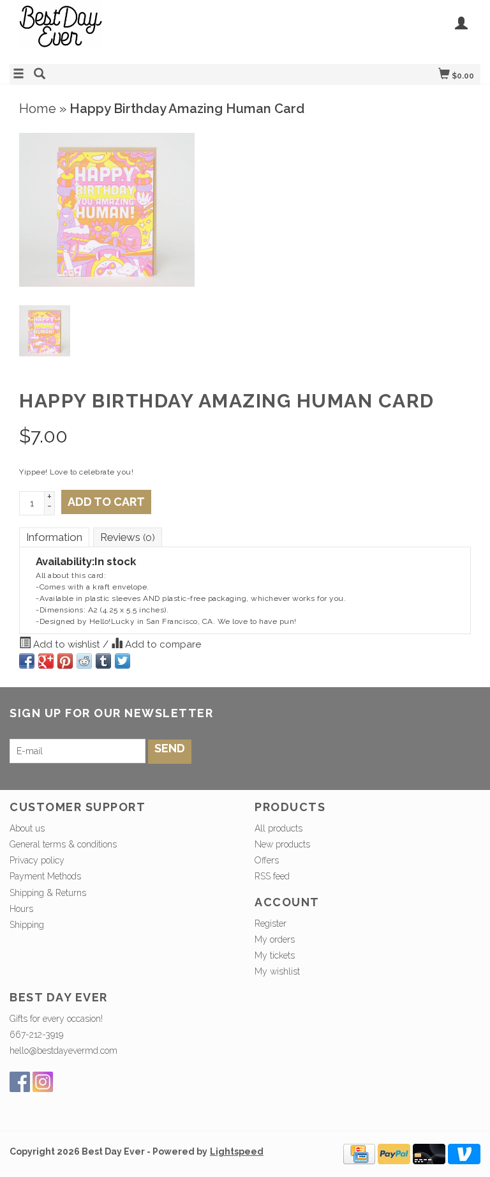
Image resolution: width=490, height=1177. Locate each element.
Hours (21, 909)
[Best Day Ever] (127, 30)
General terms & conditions (63, 844)
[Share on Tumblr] (103, 661)
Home (37, 108)
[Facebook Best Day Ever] (20, 1082)
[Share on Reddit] (84, 661)
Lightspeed (237, 1151)
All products (278, 828)
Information (54, 537)
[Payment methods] (359, 1153)
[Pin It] (65, 661)
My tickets (275, 955)
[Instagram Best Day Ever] (43, 1082)
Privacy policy (37, 860)
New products (282, 844)
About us (27, 828)
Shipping (27, 925)
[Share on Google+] (46, 661)
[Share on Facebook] (26, 661)
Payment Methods (45, 876)
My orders (275, 939)
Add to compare (161, 644)
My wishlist (277, 971)
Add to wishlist (67, 644)
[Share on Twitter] (122, 661)
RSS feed (272, 876)
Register (270, 923)
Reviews (127, 537)
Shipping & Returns (48, 893)
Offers (267, 860)
